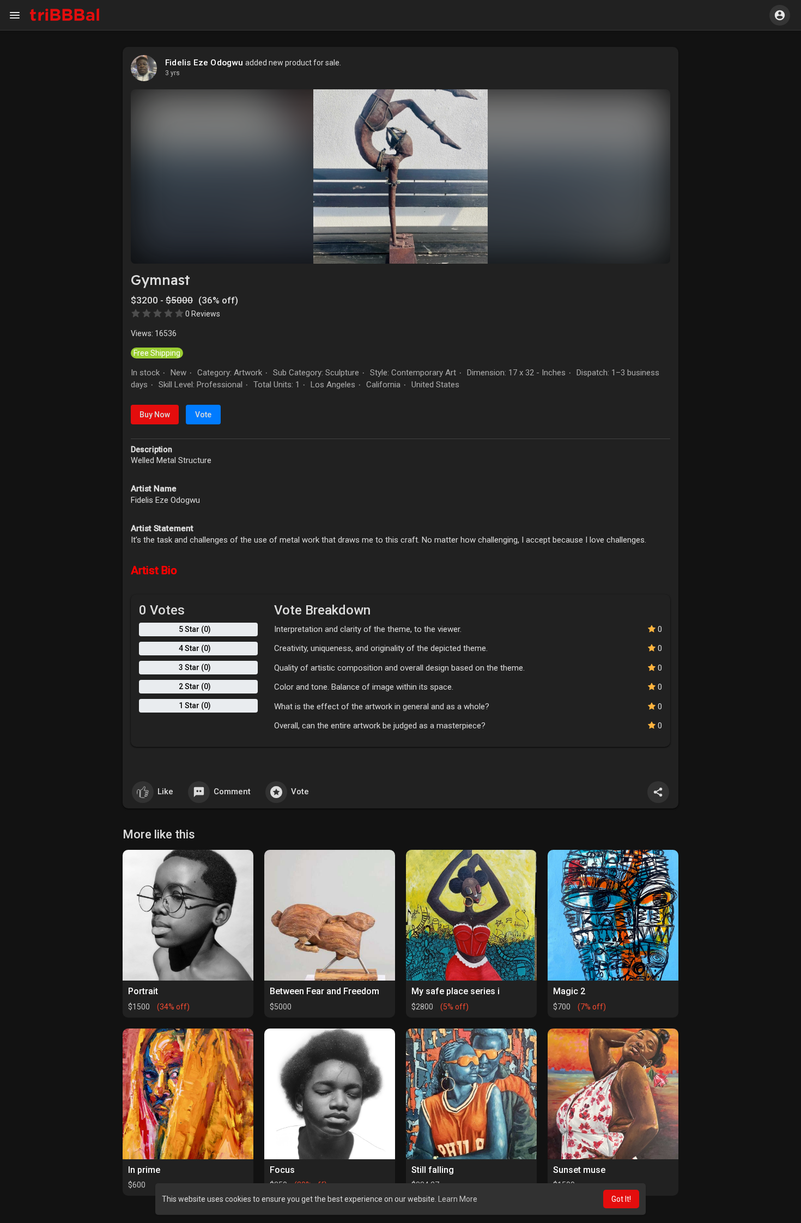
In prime (144, 1170)
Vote (203, 414)
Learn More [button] (457, 1199)
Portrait (143, 991)
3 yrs (172, 73)
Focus (282, 1170)
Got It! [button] (621, 1199)
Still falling (432, 1170)
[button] (779, 15)
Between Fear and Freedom (324, 991)
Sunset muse (579, 1170)
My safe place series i (455, 991)
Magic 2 (569, 991)
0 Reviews (202, 313)
